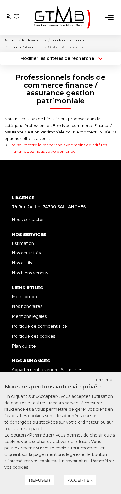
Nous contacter (28, 219)
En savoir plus (73, 461)
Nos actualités (26, 253)
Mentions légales (29, 316)
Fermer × (102, 379)
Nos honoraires (27, 306)
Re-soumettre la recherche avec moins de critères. (59, 144)
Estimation (23, 243)
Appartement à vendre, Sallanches (47, 369)
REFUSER (39, 480)
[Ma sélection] (16, 17)
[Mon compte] (8, 17)
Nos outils (22, 263)
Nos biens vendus (30, 273)
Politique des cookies (33, 336)
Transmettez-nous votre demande (43, 151)
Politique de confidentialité (39, 326)
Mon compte (25, 296)
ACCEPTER (80, 480)
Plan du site (24, 346)
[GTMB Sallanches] (62, 17)
